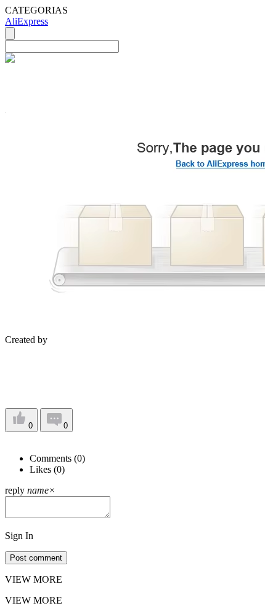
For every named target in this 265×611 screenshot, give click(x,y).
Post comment (36, 557)
